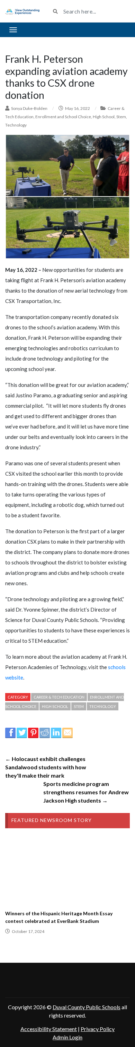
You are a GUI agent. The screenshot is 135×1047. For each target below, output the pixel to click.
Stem (121, 116)
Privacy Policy (98, 1029)
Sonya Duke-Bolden (29, 108)
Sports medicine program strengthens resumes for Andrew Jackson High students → (86, 792)
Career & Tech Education (59, 697)
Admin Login (67, 1037)
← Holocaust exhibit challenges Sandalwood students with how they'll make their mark (45, 767)
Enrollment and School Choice (63, 116)
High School (104, 116)
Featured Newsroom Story (51, 820)
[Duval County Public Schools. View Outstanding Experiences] (22, 11)
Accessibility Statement (48, 1029)
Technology (16, 125)
